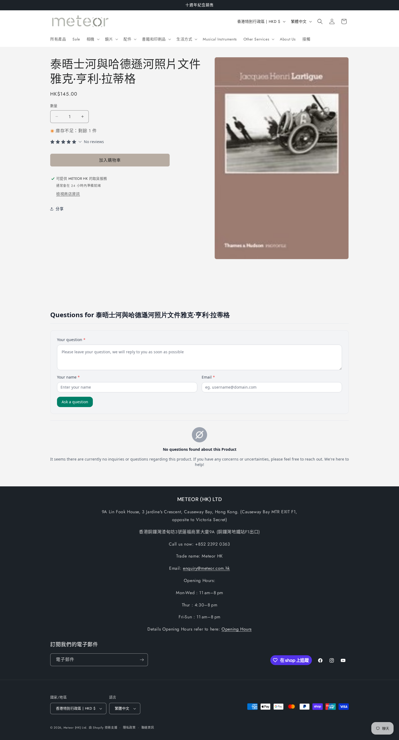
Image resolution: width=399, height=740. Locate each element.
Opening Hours (236, 629)
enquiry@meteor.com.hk (206, 568)
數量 (54, 105)
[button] (92, 39)
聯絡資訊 (147, 727)
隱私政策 (129, 727)
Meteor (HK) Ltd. (75, 727)
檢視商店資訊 (68, 194)
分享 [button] (60, 209)
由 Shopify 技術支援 (103, 727)
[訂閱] (142, 659)
